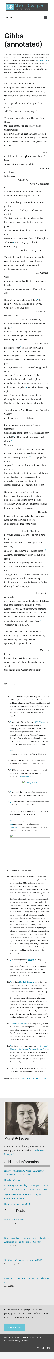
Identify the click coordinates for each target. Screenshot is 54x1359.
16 (41, 620)
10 (11, 440)
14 (30, 530)
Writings (30, 1078)
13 (35, 507)
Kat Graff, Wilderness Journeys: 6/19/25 (23, 1259)
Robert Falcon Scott (20, 1023)
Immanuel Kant (38, 750)
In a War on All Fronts (14, 1219)
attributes (33, 699)
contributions (42, 60)
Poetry (23, 1078)
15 (45, 550)
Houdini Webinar (12, 1179)
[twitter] (43, 1348)
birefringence (15, 827)
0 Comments (41, 1078)
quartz (33, 820)
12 (39, 491)
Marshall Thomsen (26, 982)
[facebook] (38, 1348)
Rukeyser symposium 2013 (17, 1203)
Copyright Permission (22, 1340)
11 (30, 456)
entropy (31, 959)
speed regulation (27, 776)
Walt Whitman (41, 722)
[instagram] (48, 1348)
